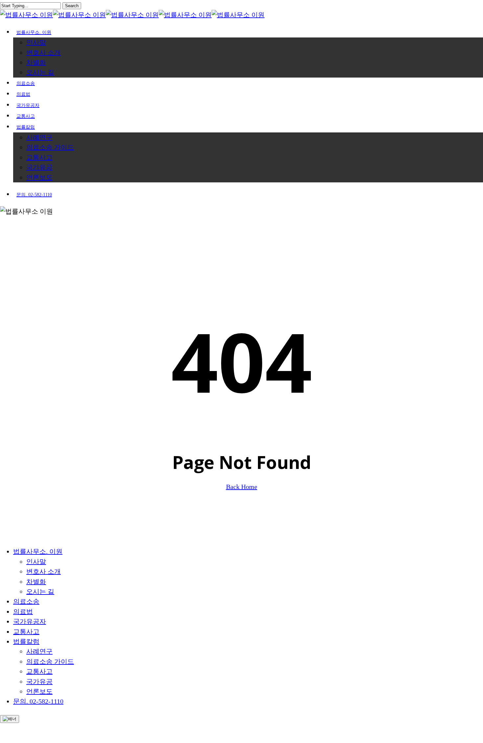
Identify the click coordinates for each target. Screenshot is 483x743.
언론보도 (39, 691)
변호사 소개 (43, 571)
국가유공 (39, 681)
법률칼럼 (26, 641)
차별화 (36, 581)
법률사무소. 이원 (37, 551)
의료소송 (26, 601)
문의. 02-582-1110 (38, 701)
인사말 (36, 561)
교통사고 (26, 631)
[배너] (9, 719)
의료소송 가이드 (50, 661)
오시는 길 (40, 591)
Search (72, 5)
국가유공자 (29, 621)
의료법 (23, 611)
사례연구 (39, 651)
